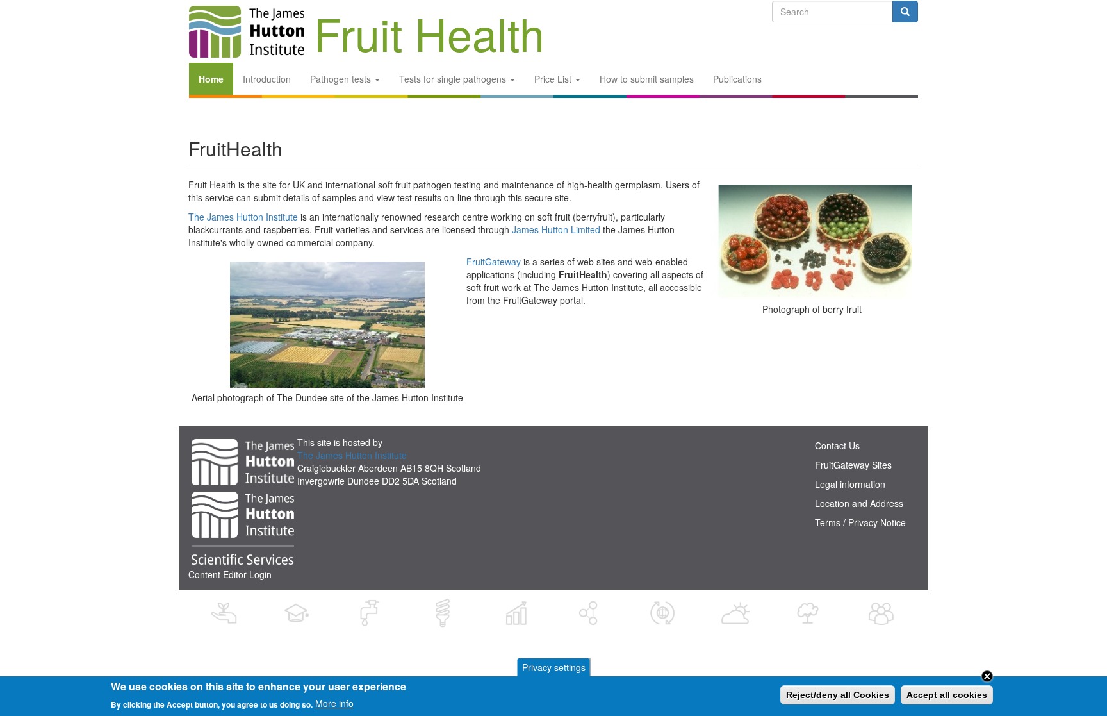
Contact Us (837, 445)
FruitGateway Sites (853, 464)
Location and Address (859, 503)
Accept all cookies (946, 695)
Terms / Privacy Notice (860, 522)
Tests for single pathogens (454, 78)
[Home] (246, 32)
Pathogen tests (341, 78)
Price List (554, 78)
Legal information (850, 484)
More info (334, 703)
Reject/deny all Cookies (837, 695)
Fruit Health (429, 18)
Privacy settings (554, 667)
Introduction (267, 78)
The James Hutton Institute (243, 216)
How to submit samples (647, 78)
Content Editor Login (230, 574)
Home (211, 78)
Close (987, 676)
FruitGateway (493, 261)
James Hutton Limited (556, 229)
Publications (737, 78)
